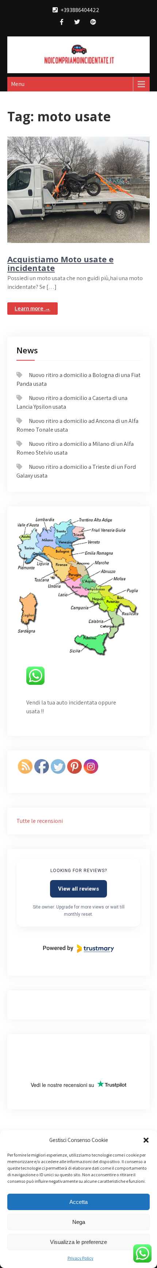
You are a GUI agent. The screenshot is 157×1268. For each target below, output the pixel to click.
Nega (78, 1222)
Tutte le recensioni (39, 821)
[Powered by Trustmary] (78, 948)
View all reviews (78, 889)
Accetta (78, 1202)
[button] (146, 1140)
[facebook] (62, 23)
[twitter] (77, 23)
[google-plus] (93, 23)
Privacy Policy (80, 1258)
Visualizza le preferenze (78, 1242)
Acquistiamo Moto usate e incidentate (60, 263)
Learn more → (32, 308)
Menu (17, 84)
